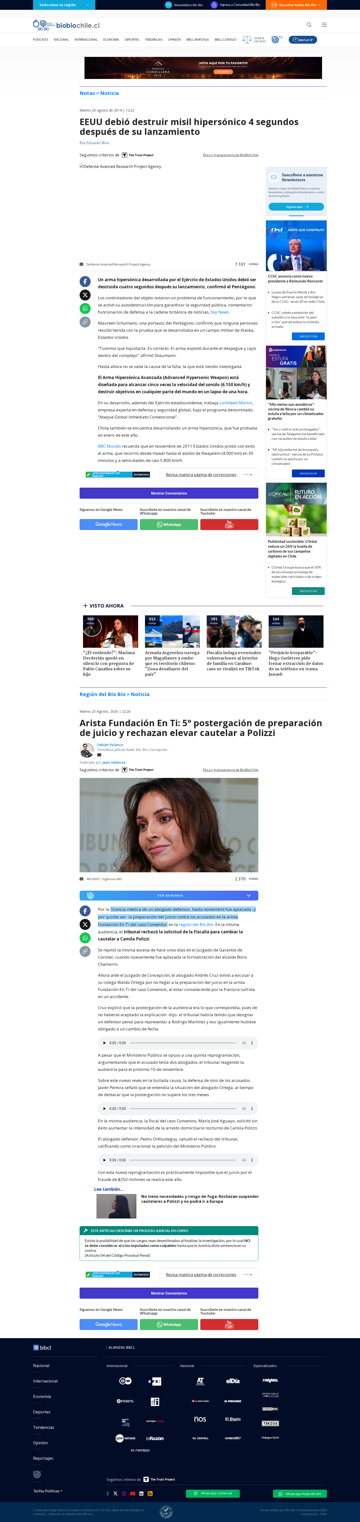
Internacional (86, 40)
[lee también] (117, 1206)
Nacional (61, 40)
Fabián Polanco (110, 744)
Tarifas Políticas (46, 1490)
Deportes (132, 40)
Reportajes (43, 1458)
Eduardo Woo (97, 143)
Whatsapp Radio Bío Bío (303, 1494)
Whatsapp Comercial (216, 1493)
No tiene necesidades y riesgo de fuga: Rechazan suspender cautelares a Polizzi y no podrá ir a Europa (200, 1199)
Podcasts (40, 40)
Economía (111, 40)
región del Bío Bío (196, 924)
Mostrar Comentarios (169, 493)
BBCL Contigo (226, 40)
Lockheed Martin (235, 403)
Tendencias (153, 40)
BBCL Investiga (198, 40)
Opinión (174, 40)
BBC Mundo (109, 446)
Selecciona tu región (57, 4)
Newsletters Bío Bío (188, 5)
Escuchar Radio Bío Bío (297, 5)
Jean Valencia (113, 762)
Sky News (220, 312)
